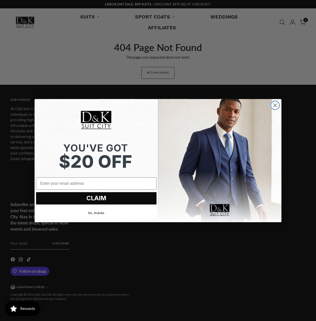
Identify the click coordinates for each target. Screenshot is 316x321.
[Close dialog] (275, 105)
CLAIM (96, 198)
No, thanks (96, 213)
